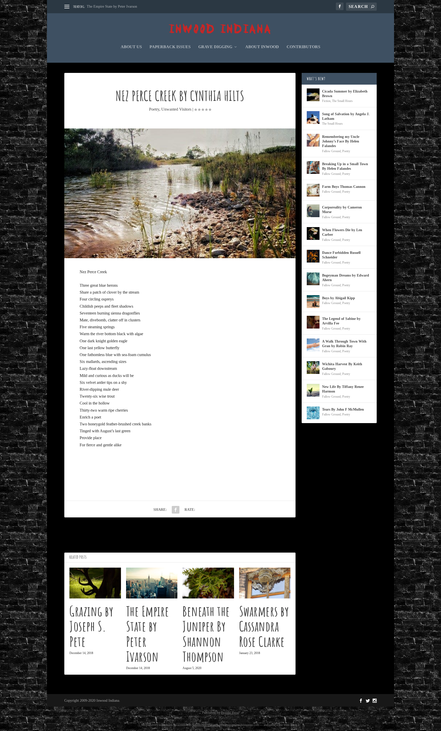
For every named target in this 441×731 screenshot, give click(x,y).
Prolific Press (230, 712)
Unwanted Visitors (176, 109)
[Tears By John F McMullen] (313, 413)
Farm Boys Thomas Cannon (343, 187)
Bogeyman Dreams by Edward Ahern (345, 277)
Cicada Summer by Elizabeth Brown (345, 93)
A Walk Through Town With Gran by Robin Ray (344, 344)
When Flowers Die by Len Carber (342, 232)
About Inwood (262, 47)
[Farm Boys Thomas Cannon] (313, 190)
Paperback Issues (170, 47)
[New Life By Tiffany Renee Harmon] (313, 390)
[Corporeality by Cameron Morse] (313, 210)
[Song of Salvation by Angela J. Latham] (313, 117)
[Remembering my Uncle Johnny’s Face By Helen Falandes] (313, 140)
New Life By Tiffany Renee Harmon (343, 389)
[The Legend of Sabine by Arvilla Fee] (313, 322)
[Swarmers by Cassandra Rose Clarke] (265, 583)
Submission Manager (205, 725)
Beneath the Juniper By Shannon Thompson (206, 633)
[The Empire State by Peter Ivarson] (152, 583)
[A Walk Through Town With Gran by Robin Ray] (313, 344)
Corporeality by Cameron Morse (342, 209)
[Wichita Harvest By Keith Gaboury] (313, 367)
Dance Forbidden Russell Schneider (341, 255)
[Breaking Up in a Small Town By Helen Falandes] (313, 167)
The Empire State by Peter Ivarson (112, 6)
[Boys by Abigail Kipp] (313, 301)
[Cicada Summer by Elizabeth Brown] (313, 94)
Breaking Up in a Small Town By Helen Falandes (345, 166)
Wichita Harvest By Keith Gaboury (342, 366)
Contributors (303, 47)
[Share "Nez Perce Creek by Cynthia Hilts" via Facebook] (175, 510)
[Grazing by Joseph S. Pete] (95, 583)
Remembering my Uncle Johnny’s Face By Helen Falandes (340, 141)
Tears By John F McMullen (343, 409)
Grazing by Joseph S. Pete (91, 626)
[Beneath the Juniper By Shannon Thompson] (208, 583)
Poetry (154, 109)
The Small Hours (342, 101)
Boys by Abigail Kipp (338, 298)
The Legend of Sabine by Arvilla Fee (341, 321)
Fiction (326, 101)
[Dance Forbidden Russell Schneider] (313, 256)
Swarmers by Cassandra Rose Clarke (264, 626)
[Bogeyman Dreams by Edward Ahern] (313, 278)
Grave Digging (215, 47)
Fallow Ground (331, 151)
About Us (131, 47)
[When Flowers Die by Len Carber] (313, 233)
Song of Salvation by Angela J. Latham (346, 116)
